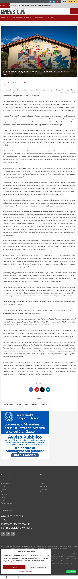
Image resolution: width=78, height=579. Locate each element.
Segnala (42, 481)
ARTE (26, 404)
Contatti (42, 484)
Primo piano (5, 481)
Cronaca (3, 492)
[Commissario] (39, 435)
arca (19, 404)
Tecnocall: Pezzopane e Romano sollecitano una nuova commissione (31, 5)
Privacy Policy (29, 571)
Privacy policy (44, 489)
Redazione (43, 486)
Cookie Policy (21, 571)
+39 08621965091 (12, 516)
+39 (3, 520)
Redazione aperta (6, 503)
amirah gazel (8, 404)
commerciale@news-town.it (17, 528)
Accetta (14, 567)
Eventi (3, 500)
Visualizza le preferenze (37, 567)
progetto (44, 404)
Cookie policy (44, 492)
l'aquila (34, 404)
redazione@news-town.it (15, 524)
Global (3, 497)
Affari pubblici (5, 484)
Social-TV (4, 495)
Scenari (3, 486)
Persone (3, 489)
